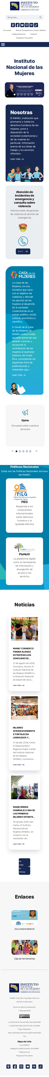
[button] (14, 94)
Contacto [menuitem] (33, 34)
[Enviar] (40, 17)
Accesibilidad (24, 1045)
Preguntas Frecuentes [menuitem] (24, 38)
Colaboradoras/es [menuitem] (18, 34)
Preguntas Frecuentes (24, 1056)
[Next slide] (39, 95)
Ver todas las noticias (22, 866)
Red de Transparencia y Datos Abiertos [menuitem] (31, 30)
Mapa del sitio (25, 1041)
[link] (24, 6)
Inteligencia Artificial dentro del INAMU (24, 1048)
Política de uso (24, 1052)
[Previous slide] (8, 95)
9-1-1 (20, 251)
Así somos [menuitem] (7, 30)
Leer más (15, 159)
